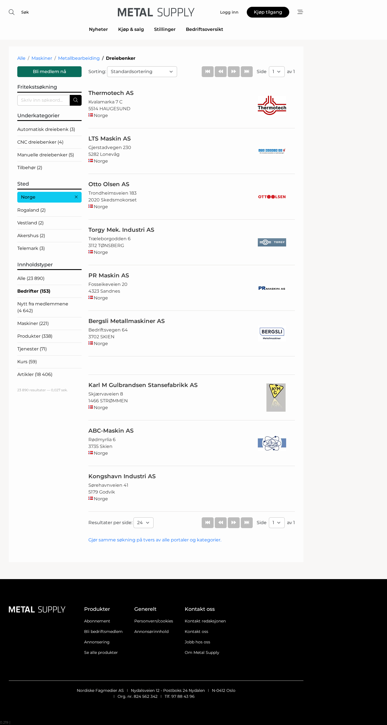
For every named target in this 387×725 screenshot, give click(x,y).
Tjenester (32, 349)
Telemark (31, 248)
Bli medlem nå (49, 71)
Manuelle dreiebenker (45, 155)
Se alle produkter (101, 652)
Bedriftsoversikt (204, 29)
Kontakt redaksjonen (205, 621)
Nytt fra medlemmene (42, 307)
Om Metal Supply (202, 652)
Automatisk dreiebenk (46, 129)
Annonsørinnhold (151, 631)
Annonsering (97, 642)
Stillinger (165, 29)
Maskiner (41, 58)
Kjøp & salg (131, 29)
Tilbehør (29, 167)
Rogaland (31, 210)
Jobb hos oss (197, 642)
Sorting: (97, 71)
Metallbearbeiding (79, 58)
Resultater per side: (110, 522)
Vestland (30, 223)
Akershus (31, 235)
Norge (28, 197)
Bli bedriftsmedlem (103, 631)
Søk (25, 12)
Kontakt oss (196, 631)
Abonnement (97, 621)
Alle (21, 58)
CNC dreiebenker (40, 142)
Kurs (27, 361)
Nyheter (98, 29)
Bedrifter (33, 291)
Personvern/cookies (153, 621)
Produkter (34, 336)
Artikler (34, 374)
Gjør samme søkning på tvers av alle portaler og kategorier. (154, 540)
